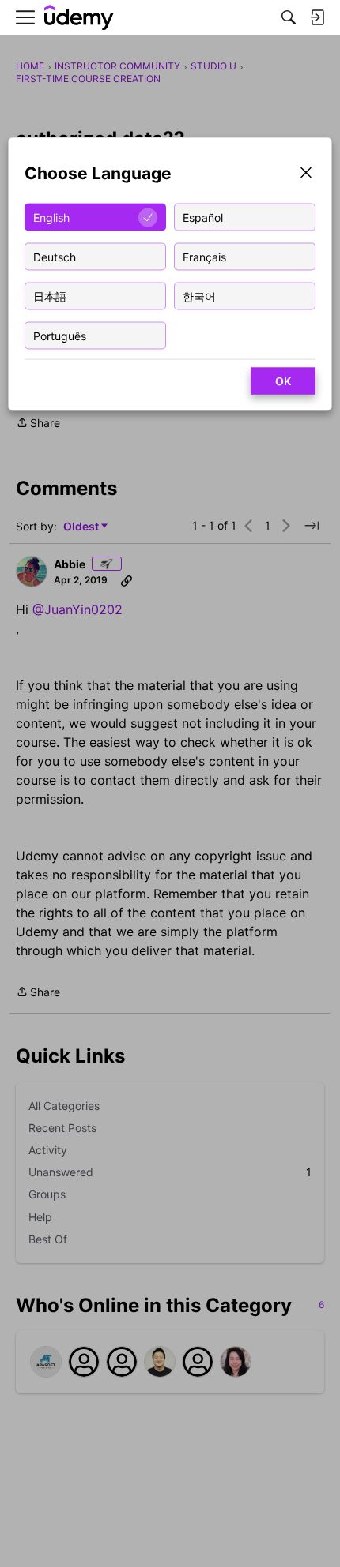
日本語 (49, 295)
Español (203, 216)
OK (283, 381)
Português (59, 335)
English (51, 216)
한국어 (199, 295)
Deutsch (54, 256)
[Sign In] (317, 17)
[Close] (306, 174)
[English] (79, 18)
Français (204, 256)
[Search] (288, 17)
